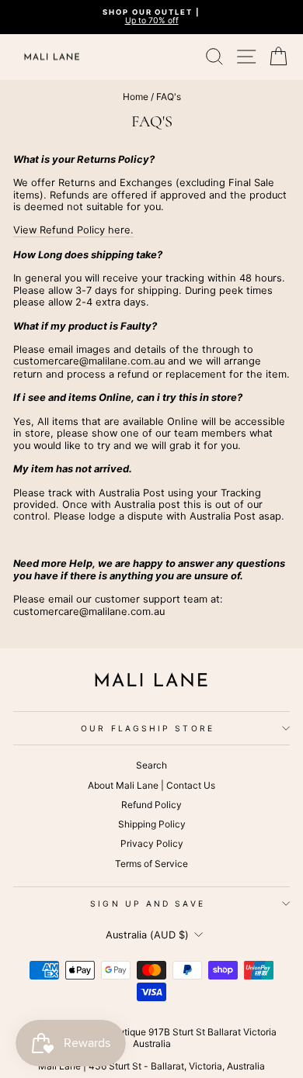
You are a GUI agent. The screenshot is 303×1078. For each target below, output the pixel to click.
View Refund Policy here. (73, 230)
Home (135, 96)
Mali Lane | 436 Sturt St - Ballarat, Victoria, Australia (151, 1066)
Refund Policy (151, 804)
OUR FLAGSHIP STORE (147, 728)
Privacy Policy (151, 843)
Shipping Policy (152, 824)
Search (151, 765)
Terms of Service (151, 863)
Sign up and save (147, 903)
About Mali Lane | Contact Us (151, 785)
